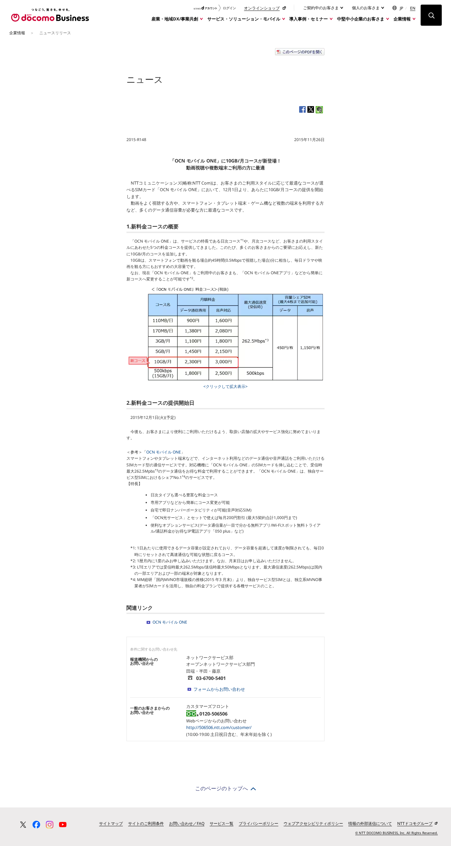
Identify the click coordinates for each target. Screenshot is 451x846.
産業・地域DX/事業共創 (175, 19)
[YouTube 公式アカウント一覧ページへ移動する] (63, 825)
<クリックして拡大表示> (225, 386)
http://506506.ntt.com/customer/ (219, 727)
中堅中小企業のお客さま (360, 19)
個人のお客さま (366, 8)
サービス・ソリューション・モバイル (243, 19)
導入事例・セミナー (308, 19)
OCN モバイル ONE (163, 452)
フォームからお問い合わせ (219, 689)
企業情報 (402, 19)
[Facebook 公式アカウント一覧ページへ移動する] (36, 825)
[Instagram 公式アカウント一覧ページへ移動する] (49, 825)
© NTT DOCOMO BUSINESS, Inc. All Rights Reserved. (396, 833)
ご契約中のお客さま (321, 8)
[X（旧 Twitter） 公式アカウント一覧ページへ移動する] (23, 825)
